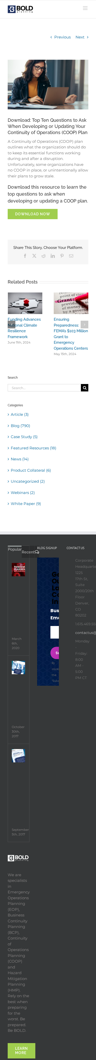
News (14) (20, 459)
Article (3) (20, 414)
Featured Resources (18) (33, 448)
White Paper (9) (26, 503)
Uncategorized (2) (28, 481)
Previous (62, 37)
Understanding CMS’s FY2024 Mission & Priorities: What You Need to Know (19, 331)
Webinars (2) (23, 492)
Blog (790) (20, 425)
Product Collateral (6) (31, 470)
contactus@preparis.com (81, 632)
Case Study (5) (24, 436)
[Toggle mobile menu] (85, 8)
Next (80, 37)
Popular (15, 549)
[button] (11, 324)
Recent (28, 552)
